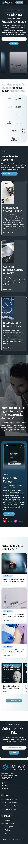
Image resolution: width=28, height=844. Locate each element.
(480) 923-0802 (5, 779)
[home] (7, 2)
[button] (25, 2)
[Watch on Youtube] (4, 521)
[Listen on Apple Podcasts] (15, 521)
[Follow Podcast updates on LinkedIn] (21, 521)
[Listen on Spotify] (10, 521)
